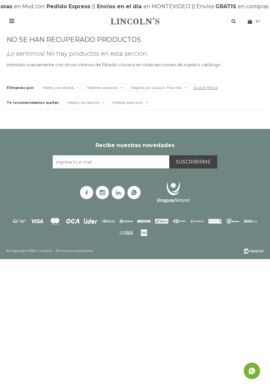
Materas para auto (102, 87)
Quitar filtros (205, 87)
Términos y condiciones (74, 251)
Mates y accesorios (58, 87)
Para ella (156, 87)
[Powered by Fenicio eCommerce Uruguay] (253, 251)
